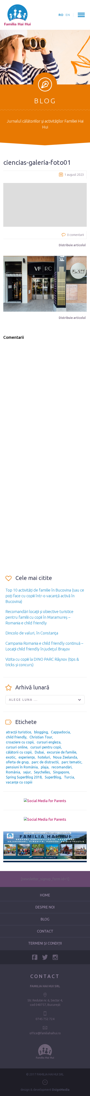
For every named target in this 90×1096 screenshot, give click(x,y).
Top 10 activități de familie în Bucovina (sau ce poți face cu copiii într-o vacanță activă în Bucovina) (44, 595)
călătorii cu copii (19, 752)
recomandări (62, 767)
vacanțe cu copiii (19, 782)
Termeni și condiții (45, 943)
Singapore (61, 772)
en (68, 14)
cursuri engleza (49, 742)
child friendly (16, 737)
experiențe (27, 757)
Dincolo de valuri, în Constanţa (31, 633)
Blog (45, 919)
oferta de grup (17, 762)
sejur (27, 772)
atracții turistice (18, 732)
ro (61, 14)
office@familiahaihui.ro (45, 1033)
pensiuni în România (22, 767)
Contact (45, 931)
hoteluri (44, 757)
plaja (44, 767)
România (13, 772)
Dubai (39, 752)
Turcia (69, 777)
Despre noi (45, 907)
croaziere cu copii (20, 742)
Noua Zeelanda (65, 757)
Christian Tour (40, 737)
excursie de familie (61, 752)
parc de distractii (45, 762)
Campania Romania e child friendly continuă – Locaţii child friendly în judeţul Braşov (44, 646)
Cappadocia (60, 732)
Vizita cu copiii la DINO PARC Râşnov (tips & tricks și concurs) (42, 662)
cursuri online (16, 747)
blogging (41, 732)
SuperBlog (53, 777)
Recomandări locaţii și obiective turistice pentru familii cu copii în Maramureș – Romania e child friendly (39, 617)
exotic (11, 757)
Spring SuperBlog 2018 (24, 777)
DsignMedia (60, 1089)
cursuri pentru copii (45, 747)
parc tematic (71, 762)
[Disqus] (45, 399)
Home (45, 895)
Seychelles (42, 772)
